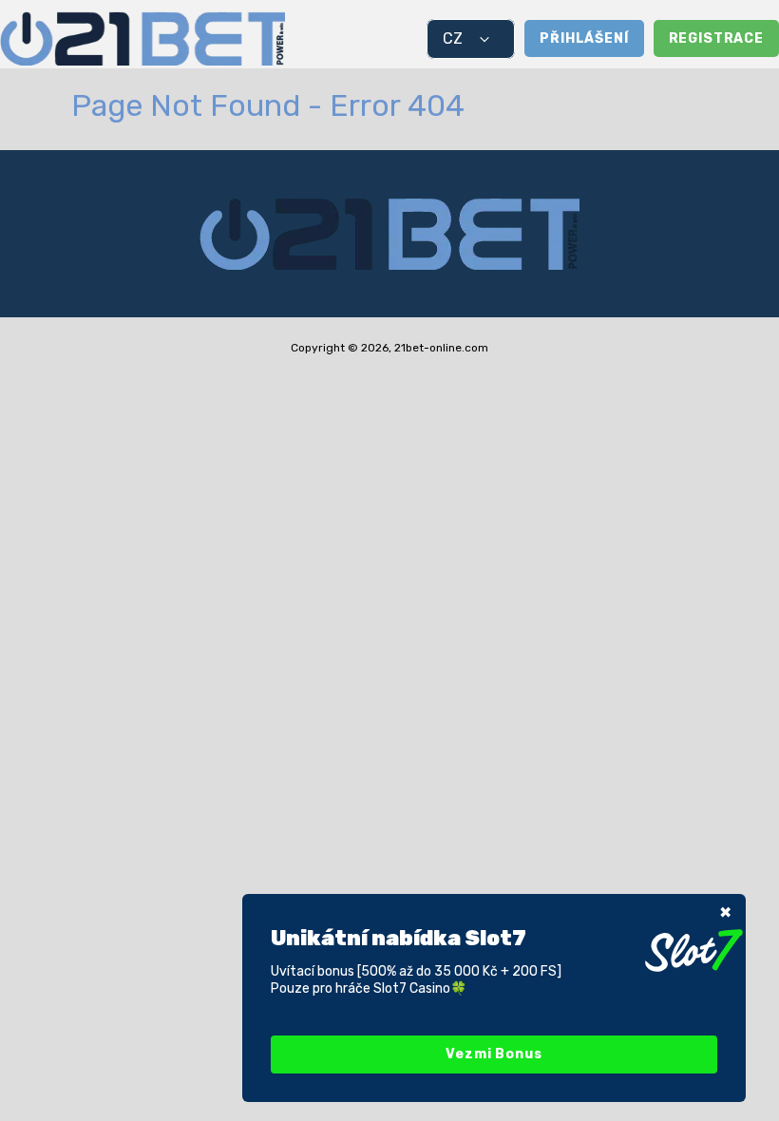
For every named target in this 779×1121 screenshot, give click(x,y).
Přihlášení (584, 38)
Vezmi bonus (494, 1054)
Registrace (716, 38)
